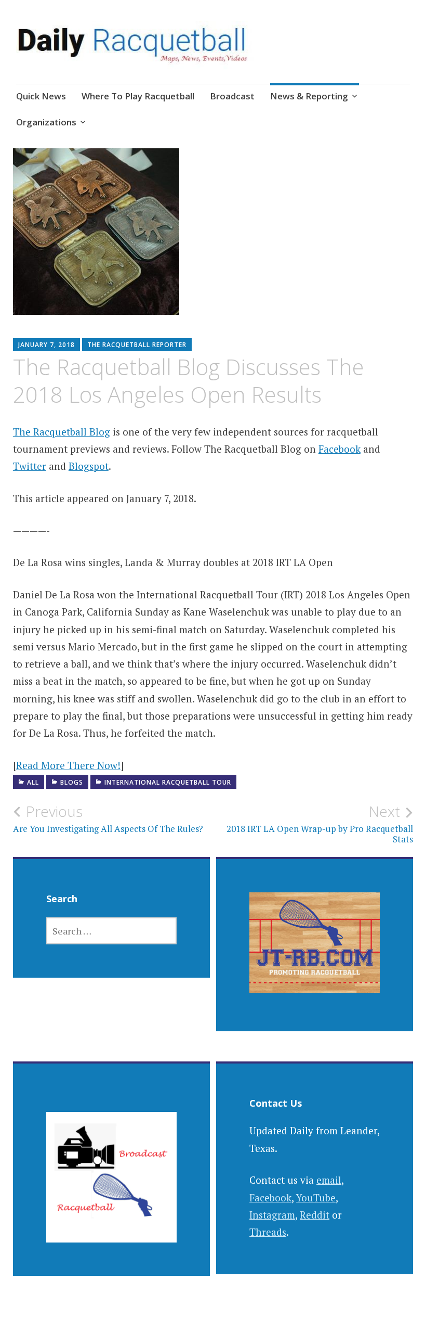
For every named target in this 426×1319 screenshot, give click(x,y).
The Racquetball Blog (61, 431)
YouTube (316, 1197)
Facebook (339, 448)
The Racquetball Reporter (137, 344)
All (33, 782)
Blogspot (89, 465)
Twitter (29, 465)
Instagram (272, 1214)
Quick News (41, 96)
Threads (267, 1231)
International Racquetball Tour (167, 782)
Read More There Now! (68, 765)
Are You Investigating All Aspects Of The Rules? (108, 818)
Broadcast (232, 96)
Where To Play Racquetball (138, 96)
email (328, 1179)
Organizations (46, 122)
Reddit (314, 1214)
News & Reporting (309, 96)
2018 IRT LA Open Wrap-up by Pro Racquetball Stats (320, 823)
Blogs (71, 782)
